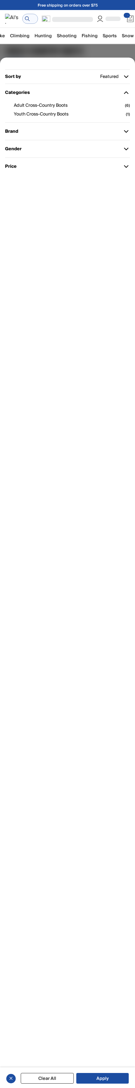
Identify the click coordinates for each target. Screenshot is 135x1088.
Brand (14, 132)
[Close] (11, 1078)
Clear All (47, 1078)
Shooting (67, 35)
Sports (110, 35)
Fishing (90, 35)
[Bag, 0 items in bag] (130, 18)
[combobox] (30, 19)
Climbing (20, 35)
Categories (17, 94)
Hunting (43, 35)
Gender (14, 150)
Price (14, 167)
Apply (102, 1078)
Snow (128, 35)
